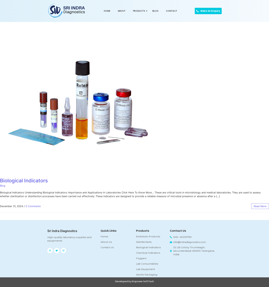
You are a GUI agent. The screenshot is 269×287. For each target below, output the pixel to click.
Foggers (141, 258)
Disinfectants (144, 241)
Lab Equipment (145, 269)
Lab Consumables (147, 263)
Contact (171, 10)
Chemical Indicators (148, 252)
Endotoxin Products (148, 236)
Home (107, 10)
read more (260, 206)
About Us (106, 241)
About (121, 10)
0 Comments (33, 206)
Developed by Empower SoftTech (134, 281)
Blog (155, 10)
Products (139, 10)
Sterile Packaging (146, 274)
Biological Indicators (24, 181)
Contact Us (107, 247)
